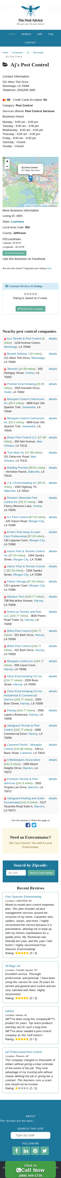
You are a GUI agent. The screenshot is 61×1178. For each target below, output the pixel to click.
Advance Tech (16, 596)
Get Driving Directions (14, 253)
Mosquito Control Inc (20, 661)
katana (9, 1011)
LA (28, 52)
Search (26, 34)
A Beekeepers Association (23, 759)
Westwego (38, 52)
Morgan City (36, 521)
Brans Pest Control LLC (22, 437)
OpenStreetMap (40, 205)
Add (39, 34)
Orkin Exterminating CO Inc (24, 676)
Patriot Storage (17, 581)
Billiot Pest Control (19, 631)
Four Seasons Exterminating (23, 896)
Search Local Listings (41, 872)
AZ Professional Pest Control (23, 1052)
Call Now (32, 1170)
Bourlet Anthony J (18, 353)
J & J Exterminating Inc (22, 482)
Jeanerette (28, 407)
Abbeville (33, 471)
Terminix (13, 368)
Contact (30, 42)
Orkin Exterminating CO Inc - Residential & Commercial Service (24, 695)
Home (11, 34)
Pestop (12, 710)
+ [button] (7, 161)
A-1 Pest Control (18, 517)
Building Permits (18, 467)
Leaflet (28, 205)
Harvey (38, 600)
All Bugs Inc (13, 966)
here (48, 268)
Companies (17, 52)
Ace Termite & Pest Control (24, 338)
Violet (7, 392)
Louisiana (17, 221)
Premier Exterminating (21, 384)
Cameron (26, 753)
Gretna (29, 373)
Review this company (31, 308)
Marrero (28, 768)
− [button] (7, 166)
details (53, 338)
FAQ (50, 34)
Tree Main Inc (16, 452)
